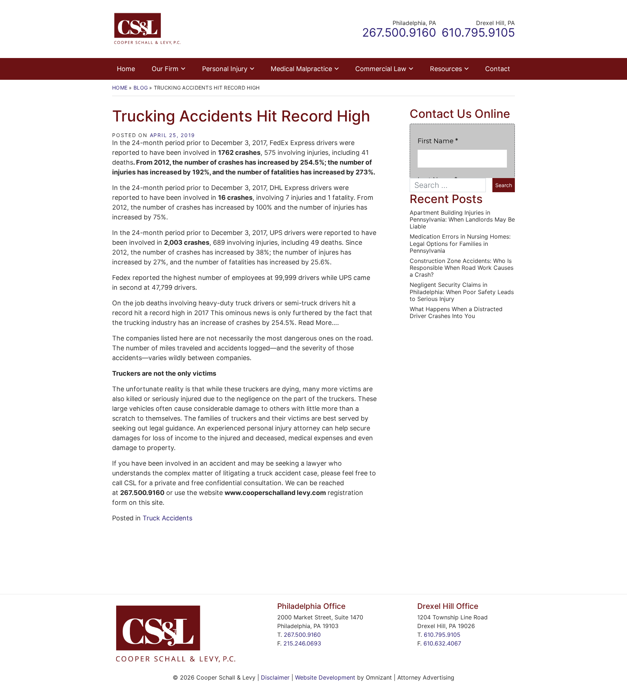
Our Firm (165, 69)
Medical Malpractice (301, 69)
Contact (497, 69)
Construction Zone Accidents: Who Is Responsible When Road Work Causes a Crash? (461, 267)
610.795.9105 (442, 634)
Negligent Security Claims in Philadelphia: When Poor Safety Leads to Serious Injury (462, 291)
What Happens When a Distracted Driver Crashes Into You (456, 312)
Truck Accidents (167, 518)
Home (126, 69)
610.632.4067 (442, 643)
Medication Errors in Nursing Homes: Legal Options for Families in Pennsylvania (460, 243)
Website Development (325, 677)
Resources (446, 69)
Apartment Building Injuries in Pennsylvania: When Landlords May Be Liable (462, 219)
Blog (141, 87)
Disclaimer (275, 677)
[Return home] (147, 28)
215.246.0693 (302, 643)
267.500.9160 (302, 634)
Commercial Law (380, 69)
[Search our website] (451, 185)
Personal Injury (224, 69)
